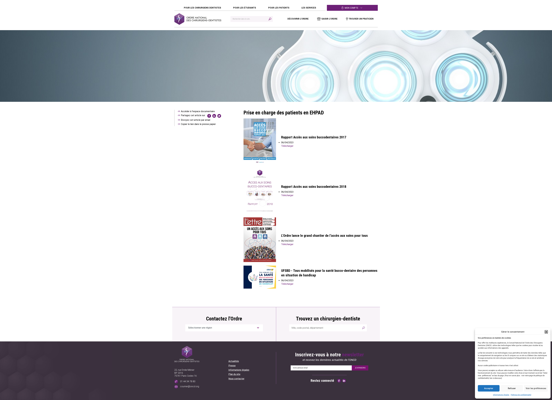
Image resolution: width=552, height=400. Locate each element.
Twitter (219, 116)
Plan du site (234, 374)
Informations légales (501, 395)
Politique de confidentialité (521, 395)
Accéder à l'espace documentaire (198, 111)
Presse (232, 365)
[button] (546, 331)
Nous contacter (236, 378)
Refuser (512, 388)
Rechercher (363, 327)
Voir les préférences (536, 388)
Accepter (488, 388)
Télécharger (287, 146)
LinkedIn (214, 116)
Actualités (233, 361)
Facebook (209, 116)
